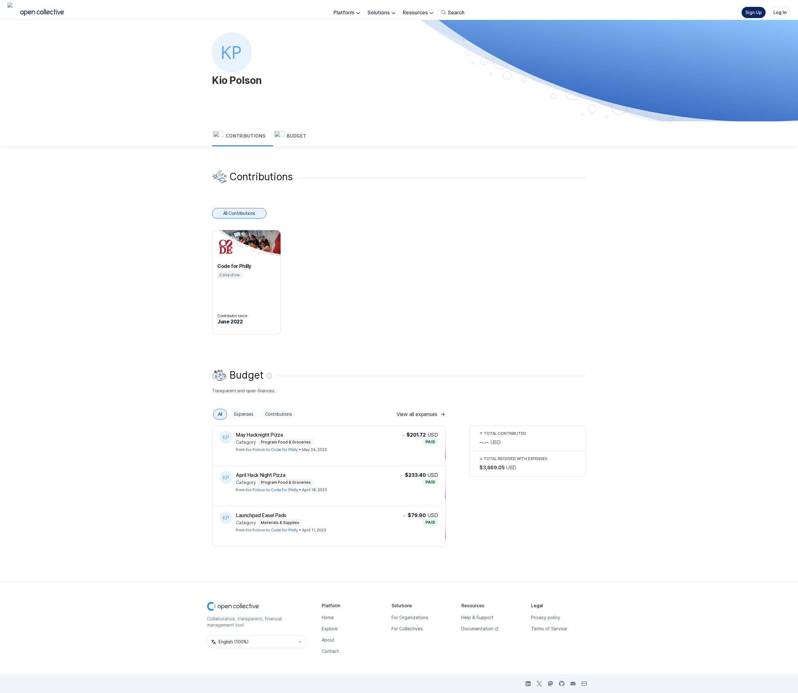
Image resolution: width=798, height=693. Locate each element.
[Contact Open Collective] (584, 683)
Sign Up (753, 12)
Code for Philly (284, 449)
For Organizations (410, 617)
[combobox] (257, 642)
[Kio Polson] (226, 437)
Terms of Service (549, 628)
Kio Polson (255, 449)
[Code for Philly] (224, 246)
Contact (330, 651)
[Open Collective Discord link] (573, 683)
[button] (242, 136)
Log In (779, 12)
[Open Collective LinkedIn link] (528, 683)
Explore (330, 628)
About (328, 639)
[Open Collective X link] (539, 683)
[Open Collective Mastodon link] (550, 683)
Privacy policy (545, 617)
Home (328, 617)
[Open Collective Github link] (561, 683)
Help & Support (477, 617)
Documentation (477, 628)
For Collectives (407, 628)
